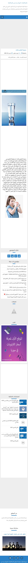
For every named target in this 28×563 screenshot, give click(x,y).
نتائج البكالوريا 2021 (13, 414)
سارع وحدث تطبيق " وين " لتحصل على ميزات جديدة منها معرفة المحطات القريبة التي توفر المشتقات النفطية (9, 408)
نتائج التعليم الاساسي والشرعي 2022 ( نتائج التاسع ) (10, 401)
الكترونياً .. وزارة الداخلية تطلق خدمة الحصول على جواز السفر (14, 291)
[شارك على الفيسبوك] (15, 256)
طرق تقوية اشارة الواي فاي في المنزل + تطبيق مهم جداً (14, 284)
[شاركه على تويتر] (19, 256)
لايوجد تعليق (16, 53)
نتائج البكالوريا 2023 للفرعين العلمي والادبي (10, 421)
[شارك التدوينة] (12, 256)
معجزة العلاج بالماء (21, 49)
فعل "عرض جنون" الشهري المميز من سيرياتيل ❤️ (15, 294)
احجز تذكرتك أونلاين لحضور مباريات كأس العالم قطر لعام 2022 (14, 279)
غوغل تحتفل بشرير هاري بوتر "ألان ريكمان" (16, 266)
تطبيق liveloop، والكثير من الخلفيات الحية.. (16, 268)
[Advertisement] (14, 34)
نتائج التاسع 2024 (14, 441)
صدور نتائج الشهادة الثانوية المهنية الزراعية (16, 297)
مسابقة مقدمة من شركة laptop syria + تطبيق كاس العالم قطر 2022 (14, 275)
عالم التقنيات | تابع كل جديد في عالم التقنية (17, 2)
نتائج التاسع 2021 (14, 427)
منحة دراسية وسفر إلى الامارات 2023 (18, 287)
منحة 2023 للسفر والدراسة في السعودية (17, 271)
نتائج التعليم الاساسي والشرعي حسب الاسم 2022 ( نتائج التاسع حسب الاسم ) (10, 435)
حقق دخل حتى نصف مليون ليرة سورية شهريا (13, 533)
